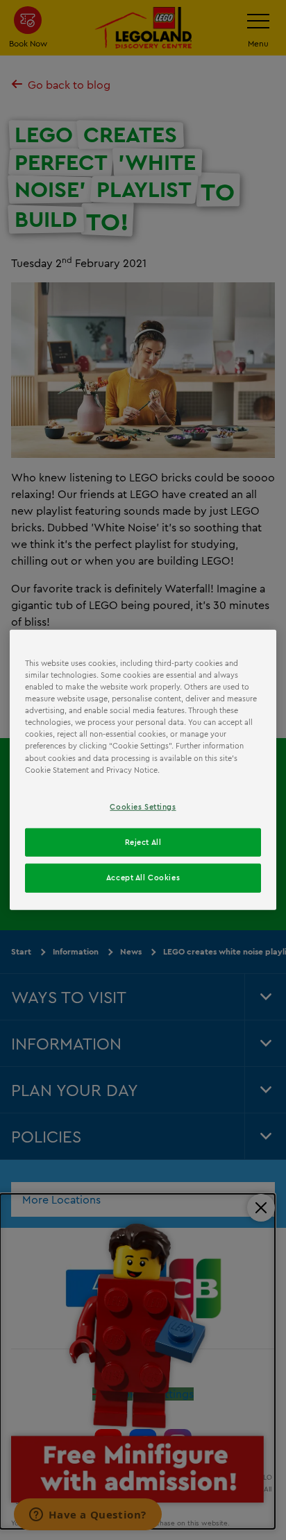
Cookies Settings (143, 806)
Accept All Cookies (143, 877)
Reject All (143, 841)
